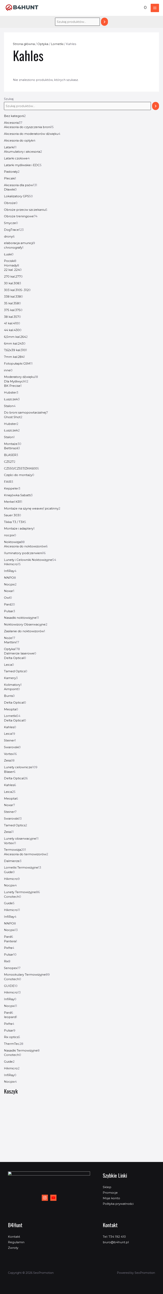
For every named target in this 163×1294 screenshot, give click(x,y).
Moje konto (111, 1198)
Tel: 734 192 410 (114, 1236)
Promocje (110, 1192)
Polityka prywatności (118, 1204)
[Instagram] (45, 1198)
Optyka (42, 44)
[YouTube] (53, 1198)
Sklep (107, 1187)
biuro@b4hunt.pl (116, 1242)
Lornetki (57, 44)
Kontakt (14, 1236)
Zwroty (13, 1248)
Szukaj (9, 99)
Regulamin (16, 1242)
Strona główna (24, 44)
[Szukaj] (104, 22)
